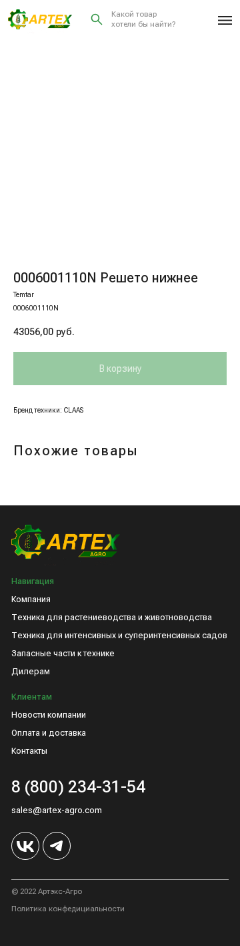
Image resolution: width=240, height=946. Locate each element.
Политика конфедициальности (68, 909)
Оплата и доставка (48, 733)
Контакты (29, 751)
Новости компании (48, 715)
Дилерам (30, 671)
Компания (31, 599)
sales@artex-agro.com (56, 810)
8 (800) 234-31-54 (78, 786)
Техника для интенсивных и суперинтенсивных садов (119, 635)
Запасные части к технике (63, 653)
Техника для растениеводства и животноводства (111, 617)
